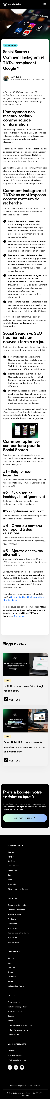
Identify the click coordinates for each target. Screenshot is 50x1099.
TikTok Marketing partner (18, 1030)
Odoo (10, 963)
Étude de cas (13, 866)
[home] (11, 4)
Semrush (11, 1016)
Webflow (11, 967)
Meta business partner (17, 1007)
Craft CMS (12, 977)
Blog (10, 875)
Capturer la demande (17, 905)
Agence (11, 852)
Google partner (14, 1002)
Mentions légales (17, 1085)
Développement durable (18, 889)
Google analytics (15, 1011)
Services (11, 861)
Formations (12, 923)
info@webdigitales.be (17, 1060)
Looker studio (13, 1034)
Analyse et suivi (14, 914)
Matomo (11, 1020)
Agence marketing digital (18, 933)
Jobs (10, 879)
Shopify (11, 958)
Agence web (13, 928)
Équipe (10, 856)
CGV (29, 1085)
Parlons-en (19, 616)
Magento (11, 981)
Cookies (36, 1085)
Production (12, 919)
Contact (11, 1051)
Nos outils (12, 884)
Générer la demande (16, 910)
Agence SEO (13, 937)
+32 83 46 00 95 (15, 1055)
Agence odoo (13, 942)
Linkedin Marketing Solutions (20, 1025)
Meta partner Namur (16, 986)
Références (12, 870)
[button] (45, 4)
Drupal (10, 972)
